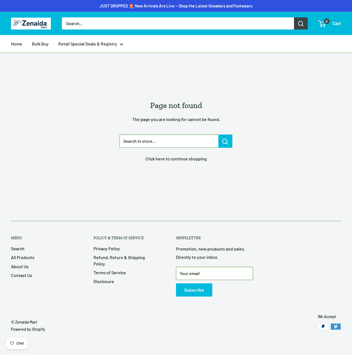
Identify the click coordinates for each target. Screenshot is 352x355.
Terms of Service (110, 272)
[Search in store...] (225, 141)
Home (16, 43)
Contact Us (21, 275)
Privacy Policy (107, 248)
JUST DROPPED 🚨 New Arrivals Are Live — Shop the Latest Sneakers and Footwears (176, 5)
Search (17, 248)
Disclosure (104, 281)
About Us (20, 266)
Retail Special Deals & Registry (87, 43)
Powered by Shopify (28, 329)
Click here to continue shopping (176, 158)
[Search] (301, 23)
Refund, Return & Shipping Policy (119, 260)
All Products (22, 257)
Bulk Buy (40, 43)
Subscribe (194, 289)
